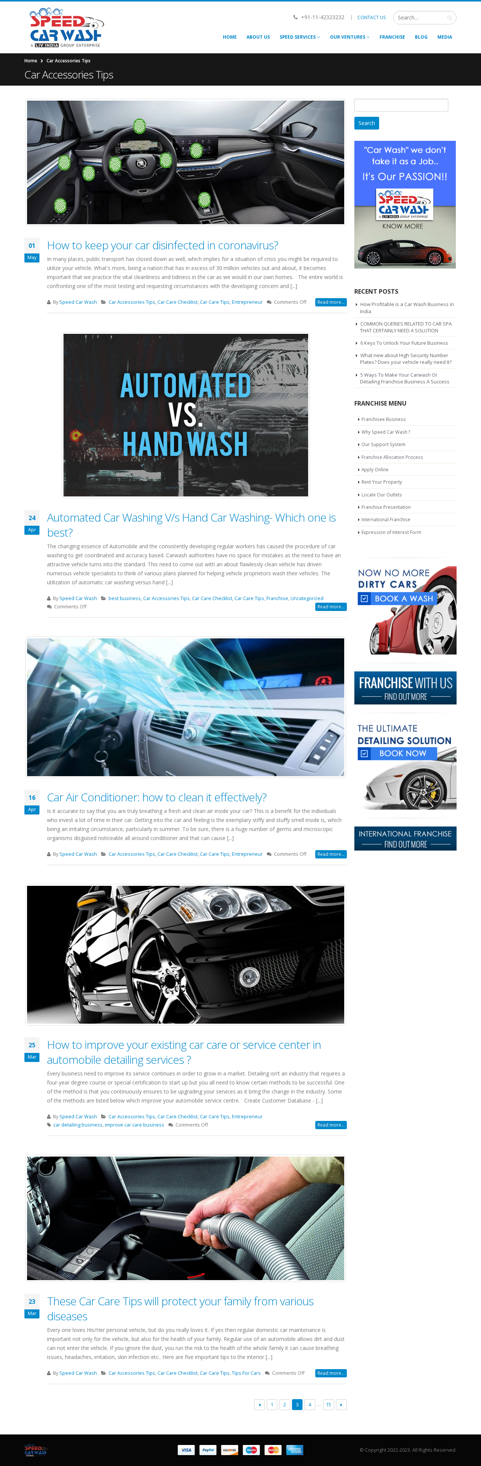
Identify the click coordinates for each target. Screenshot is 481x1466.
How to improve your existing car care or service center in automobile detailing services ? (184, 1052)
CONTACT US (371, 17)
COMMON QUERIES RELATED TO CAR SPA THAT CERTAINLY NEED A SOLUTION (406, 327)
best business (125, 598)
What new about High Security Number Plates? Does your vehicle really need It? (406, 358)
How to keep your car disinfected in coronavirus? (162, 245)
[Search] (449, 17)
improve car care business (134, 1125)
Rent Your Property (382, 482)
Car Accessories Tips (132, 302)
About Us (258, 37)
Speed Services (298, 37)
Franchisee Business (384, 419)
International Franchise (386, 519)
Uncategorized (307, 598)
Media (444, 37)
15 (328, 1404)
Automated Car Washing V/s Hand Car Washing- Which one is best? (191, 525)
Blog (421, 37)
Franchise (392, 37)
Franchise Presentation (386, 507)
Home (230, 37)
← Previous (259, 1404)
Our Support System (383, 444)
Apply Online (375, 469)
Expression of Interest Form (391, 532)
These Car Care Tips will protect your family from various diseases (180, 1308)
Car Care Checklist (177, 302)
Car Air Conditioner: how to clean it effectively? (156, 797)
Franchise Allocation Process (392, 457)
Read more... (331, 302)
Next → (341, 1404)
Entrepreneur (247, 302)
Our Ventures (347, 37)
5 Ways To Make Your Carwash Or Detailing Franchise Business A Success (404, 378)
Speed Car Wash (78, 302)
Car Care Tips (215, 302)
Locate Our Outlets (382, 495)
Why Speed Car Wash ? (386, 432)
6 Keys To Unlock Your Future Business (404, 342)
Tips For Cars (246, 1373)
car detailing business (78, 1125)
